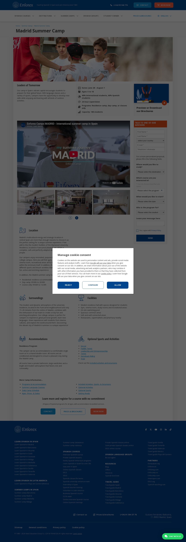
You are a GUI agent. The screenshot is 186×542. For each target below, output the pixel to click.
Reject (68, 285)
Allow (117, 285)
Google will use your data (100, 263)
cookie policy (106, 274)
